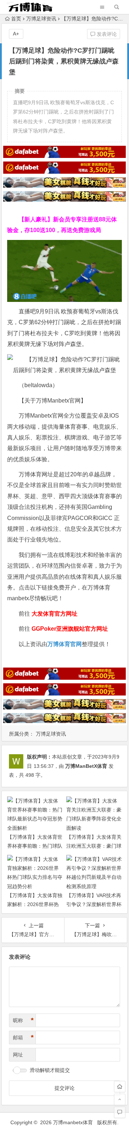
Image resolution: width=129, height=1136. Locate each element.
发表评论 (106, 34)
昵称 (23, 1020)
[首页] (119, 1086)
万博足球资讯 (41, 18)
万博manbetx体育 (73, 1122)
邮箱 (23, 1037)
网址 (18, 1055)
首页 (16, 18)
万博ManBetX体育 (86, 766)
